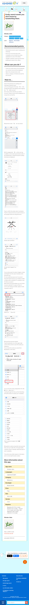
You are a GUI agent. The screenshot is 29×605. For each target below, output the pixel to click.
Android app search (7, 583)
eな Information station (8, 588)
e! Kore (4, 585)
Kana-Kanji (17, 38)
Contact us (18, 581)
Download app (8, 533)
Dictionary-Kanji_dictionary (15, 36)
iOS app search (6, 580)
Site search (5, 578)
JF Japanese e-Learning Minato (8, 591)
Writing (21, 38)
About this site (19, 575)
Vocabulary (11, 38)
